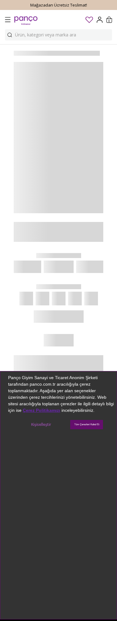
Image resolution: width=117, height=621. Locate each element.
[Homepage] (25, 19)
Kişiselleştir (41, 424)
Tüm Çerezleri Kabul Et (86, 424)
